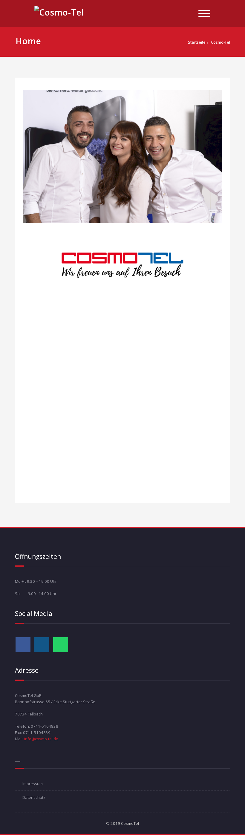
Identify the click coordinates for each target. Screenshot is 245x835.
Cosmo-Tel (220, 42)
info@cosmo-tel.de (41, 738)
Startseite (197, 42)
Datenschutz (33, 797)
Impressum (32, 783)
